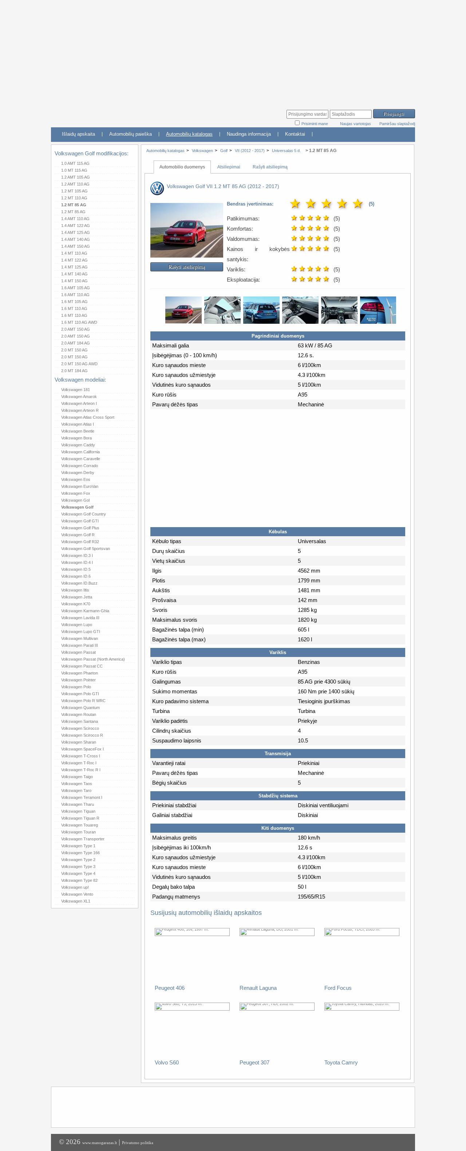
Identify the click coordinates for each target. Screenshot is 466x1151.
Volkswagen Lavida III (80, 618)
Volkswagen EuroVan (79, 486)
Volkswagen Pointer (78, 680)
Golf (224, 150)
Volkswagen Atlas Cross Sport (87, 417)
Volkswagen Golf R (78, 535)
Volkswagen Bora (76, 438)
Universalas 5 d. (287, 150)
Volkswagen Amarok (79, 396)
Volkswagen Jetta (76, 597)
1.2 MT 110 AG (74, 198)
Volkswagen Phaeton (79, 673)
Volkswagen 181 (75, 389)
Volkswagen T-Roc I (78, 763)
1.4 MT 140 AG (74, 274)
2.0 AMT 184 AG (75, 343)
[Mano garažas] (105, 115)
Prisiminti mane (315, 124)
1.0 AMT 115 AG (75, 163)
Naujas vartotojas (355, 124)
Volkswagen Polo (76, 687)
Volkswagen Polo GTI (80, 694)
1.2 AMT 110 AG (75, 184)
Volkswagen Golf (77, 507)
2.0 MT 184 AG (74, 371)
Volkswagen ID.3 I (77, 555)
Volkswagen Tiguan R (80, 818)
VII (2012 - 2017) (250, 150)
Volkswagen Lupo (76, 624)
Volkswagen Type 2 (78, 859)
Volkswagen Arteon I (79, 403)
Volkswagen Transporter (82, 839)
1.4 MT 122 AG (74, 260)
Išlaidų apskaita (78, 134)
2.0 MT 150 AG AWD (79, 364)
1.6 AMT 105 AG (75, 288)
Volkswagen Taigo (77, 776)
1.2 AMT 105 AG (75, 177)
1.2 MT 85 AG (73, 205)
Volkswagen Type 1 (78, 846)
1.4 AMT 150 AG (75, 246)
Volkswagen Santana (79, 721)
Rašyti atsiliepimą (270, 167)
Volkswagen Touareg (79, 825)
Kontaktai (295, 134)
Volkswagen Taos (76, 783)
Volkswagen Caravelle (80, 459)
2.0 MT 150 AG (74, 350)
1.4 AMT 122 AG (75, 225)
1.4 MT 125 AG (74, 267)
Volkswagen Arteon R (80, 410)
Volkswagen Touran (78, 832)
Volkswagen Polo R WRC (83, 700)
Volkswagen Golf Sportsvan (85, 548)
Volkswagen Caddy (78, 445)
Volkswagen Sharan (78, 742)
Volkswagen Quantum (80, 707)
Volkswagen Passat (78, 652)
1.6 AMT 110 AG (75, 294)
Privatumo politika (137, 1142)
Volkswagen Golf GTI (80, 521)
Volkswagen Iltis (75, 590)
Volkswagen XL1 (75, 901)
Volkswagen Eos (75, 479)
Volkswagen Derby (77, 472)
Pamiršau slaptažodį (397, 124)
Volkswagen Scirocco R (82, 735)
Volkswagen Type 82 (79, 880)
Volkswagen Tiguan (78, 811)
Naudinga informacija (249, 134)
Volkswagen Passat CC (82, 666)
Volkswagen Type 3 (78, 866)
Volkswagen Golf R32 (80, 541)
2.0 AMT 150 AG (75, 329)
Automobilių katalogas (189, 134)
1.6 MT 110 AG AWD (79, 322)
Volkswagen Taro (76, 790)
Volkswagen (202, 150)
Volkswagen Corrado (79, 465)
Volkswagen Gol (75, 500)
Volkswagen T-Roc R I (80, 770)
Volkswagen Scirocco (80, 728)
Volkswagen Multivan (79, 638)
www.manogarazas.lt (99, 1142)
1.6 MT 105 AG (74, 301)
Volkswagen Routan (78, 714)
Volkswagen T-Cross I (80, 756)
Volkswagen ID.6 (76, 576)
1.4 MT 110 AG (74, 253)
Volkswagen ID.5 (76, 569)
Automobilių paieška (130, 134)
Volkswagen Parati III (79, 645)
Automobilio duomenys (182, 167)
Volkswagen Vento (77, 894)
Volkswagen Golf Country (83, 514)
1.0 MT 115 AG (74, 170)
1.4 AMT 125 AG (75, 232)
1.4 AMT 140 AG (75, 239)
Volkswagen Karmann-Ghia (85, 611)
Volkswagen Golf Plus (80, 528)
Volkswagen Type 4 (78, 873)
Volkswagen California (80, 452)
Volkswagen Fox (75, 493)
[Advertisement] (233, 51)
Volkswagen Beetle (77, 431)
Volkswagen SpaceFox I (82, 749)
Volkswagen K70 (75, 604)
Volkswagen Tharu (77, 804)
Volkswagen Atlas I (77, 424)
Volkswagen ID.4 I (77, 562)
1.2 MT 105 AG (74, 191)
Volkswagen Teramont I (81, 797)
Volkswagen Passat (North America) (93, 659)
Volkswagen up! (75, 887)
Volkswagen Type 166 (80, 853)
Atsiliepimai (228, 167)
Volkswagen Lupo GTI (80, 631)
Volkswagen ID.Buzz (79, 583)
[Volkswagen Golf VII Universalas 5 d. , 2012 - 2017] (186, 252)
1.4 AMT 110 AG (75, 218)
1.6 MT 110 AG (74, 308)
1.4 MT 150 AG (74, 281)
